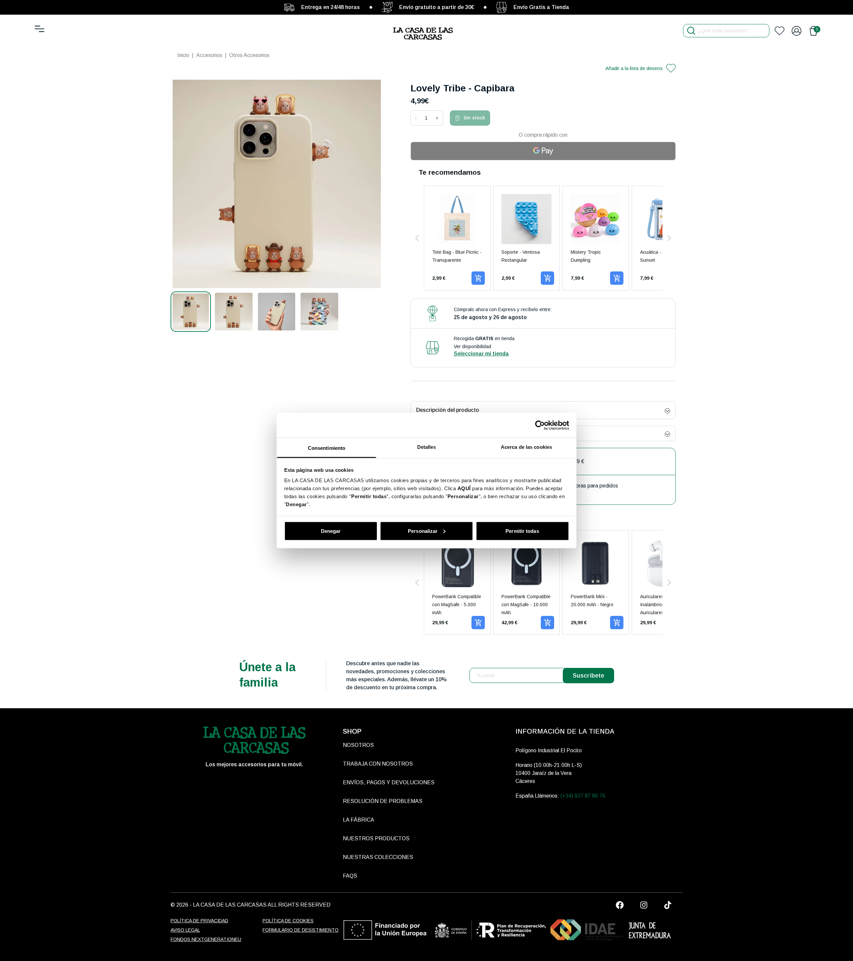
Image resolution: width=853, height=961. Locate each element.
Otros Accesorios (249, 55)
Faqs (350, 876)
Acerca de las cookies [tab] (526, 447)
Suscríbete (588, 675)
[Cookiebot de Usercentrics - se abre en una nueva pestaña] (540, 425)
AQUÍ (464, 488)
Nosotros (358, 745)
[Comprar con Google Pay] (543, 151)
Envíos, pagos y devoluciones (388, 782)
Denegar (331, 531)
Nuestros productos (376, 838)
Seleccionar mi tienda (481, 353)
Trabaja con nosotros (378, 764)
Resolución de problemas (383, 801)
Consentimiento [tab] (326, 448)
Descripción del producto (447, 410)
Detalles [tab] (426, 447)
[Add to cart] (478, 278)
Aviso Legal (185, 930)
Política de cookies (288, 920)
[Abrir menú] (39, 29)
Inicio (183, 55)
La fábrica (358, 820)
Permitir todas (522, 531)
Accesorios (209, 55)
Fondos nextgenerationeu (206, 939)
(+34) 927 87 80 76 (582, 796)
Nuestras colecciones (378, 857)
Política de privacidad (199, 920)
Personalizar (422, 531)
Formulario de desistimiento (301, 930)
